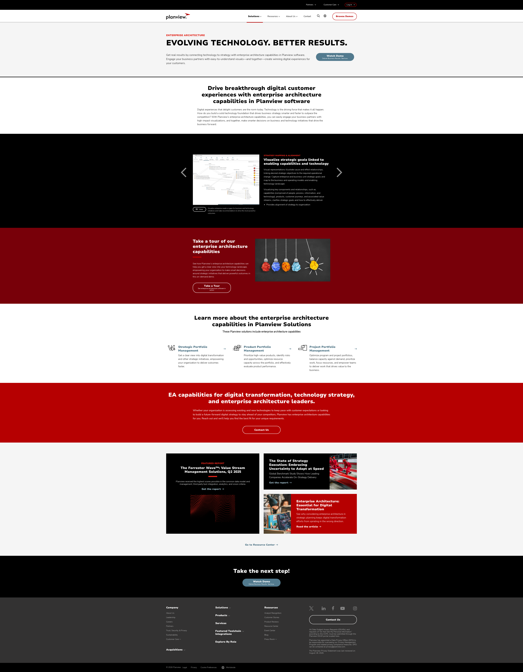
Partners (309, 5)
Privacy (194, 667)
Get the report (213, 489)
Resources (272, 16)
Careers (169, 621)
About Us (290, 16)
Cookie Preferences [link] (209, 667)
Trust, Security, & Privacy (176, 630)
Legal (185, 667)
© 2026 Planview (173, 667)
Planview (178, 17)
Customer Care (330, 5)
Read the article (308, 526)
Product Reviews (271, 621)
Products (221, 615)
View (201, 209)
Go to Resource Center (260, 545)
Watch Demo (335, 57)
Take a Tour (212, 288)
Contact (307, 16)
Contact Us (266, 431)
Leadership (170, 617)
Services (220, 623)
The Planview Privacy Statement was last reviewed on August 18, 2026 (332, 652)
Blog (266, 635)
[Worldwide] (325, 16)
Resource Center (271, 626)
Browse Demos (344, 16)
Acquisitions (174, 649)
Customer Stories (271, 617)
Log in (349, 4)
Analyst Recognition (272, 613)
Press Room (269, 639)
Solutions (253, 16)
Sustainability (172, 635)
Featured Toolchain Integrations (228, 632)
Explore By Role (225, 641)
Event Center (269, 630)
